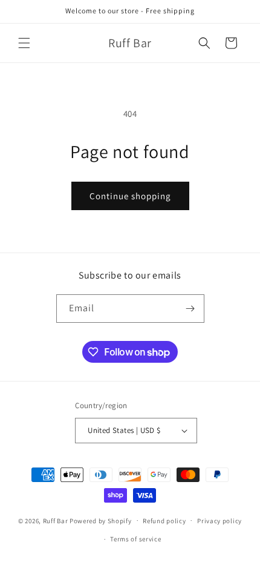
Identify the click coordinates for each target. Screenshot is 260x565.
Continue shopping (130, 196)
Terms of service (135, 539)
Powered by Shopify (101, 520)
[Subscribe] (190, 308)
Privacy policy (219, 521)
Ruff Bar (55, 520)
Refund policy (164, 521)
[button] (24, 43)
